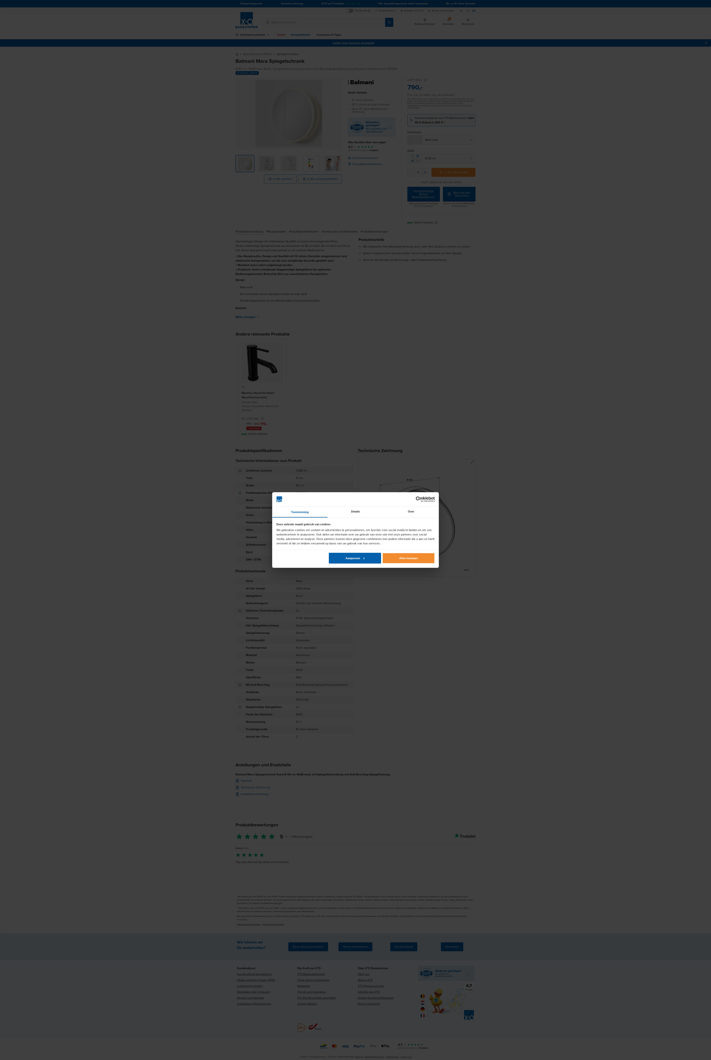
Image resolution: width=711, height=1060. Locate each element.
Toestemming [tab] (300, 512)
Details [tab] (355, 511)
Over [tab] (411, 511)
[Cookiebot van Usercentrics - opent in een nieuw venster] (418, 499)
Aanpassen (353, 558)
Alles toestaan (408, 558)
